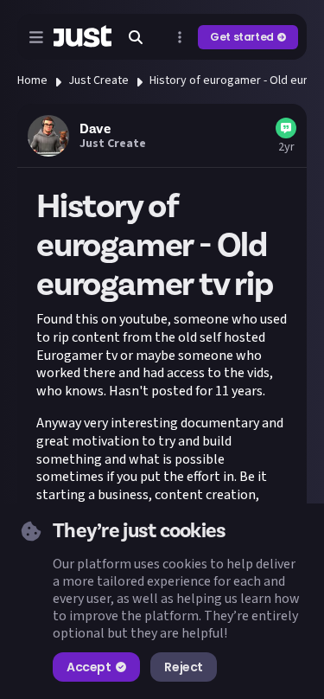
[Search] (135, 37)
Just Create (98, 80)
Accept (89, 667)
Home (32, 80)
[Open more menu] (179, 37)
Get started (242, 36)
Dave (94, 129)
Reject (183, 667)
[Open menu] (36, 37)
